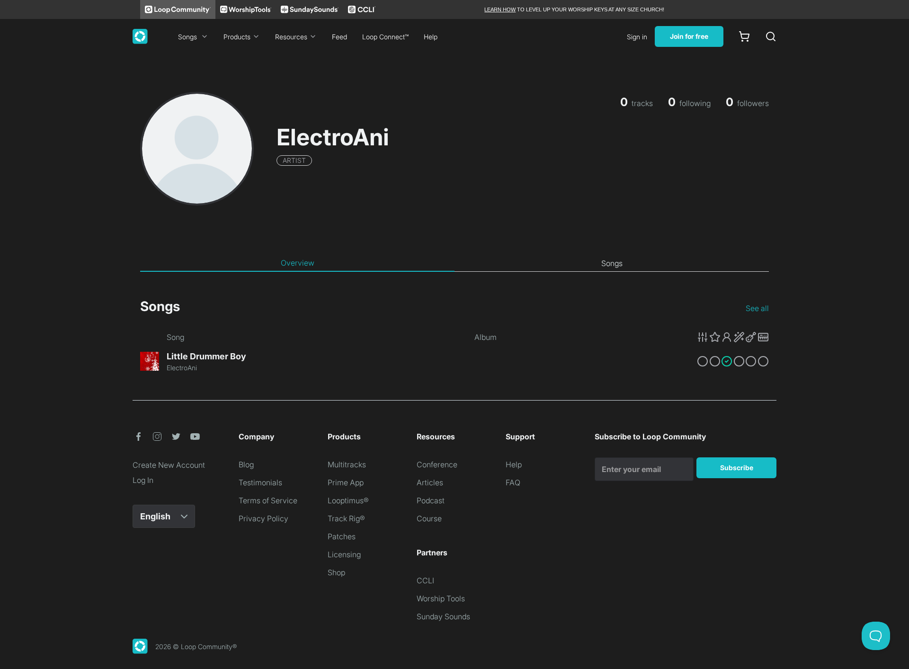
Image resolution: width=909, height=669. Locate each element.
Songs (187, 37)
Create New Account (169, 465)
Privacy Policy (263, 518)
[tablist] (454, 263)
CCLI (425, 580)
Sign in (637, 37)
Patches (342, 536)
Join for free (689, 36)
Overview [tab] (297, 263)
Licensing (344, 554)
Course (429, 518)
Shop (336, 572)
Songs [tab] (612, 263)
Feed (339, 37)
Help (430, 37)
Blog (246, 464)
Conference (437, 464)
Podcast (431, 500)
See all (757, 308)
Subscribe (736, 468)
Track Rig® (346, 518)
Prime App (346, 482)
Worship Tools (441, 598)
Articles (430, 482)
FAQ (513, 482)
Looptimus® (348, 500)
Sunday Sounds (443, 616)
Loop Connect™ (385, 37)
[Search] (770, 36)
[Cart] (744, 36)
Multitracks (347, 464)
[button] (733, 337)
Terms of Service (268, 500)
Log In (143, 480)
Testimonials (260, 482)
